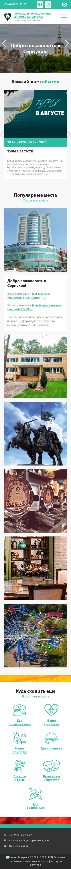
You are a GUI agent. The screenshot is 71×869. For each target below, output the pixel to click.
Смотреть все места (35, 200)
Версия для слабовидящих (64, 4)
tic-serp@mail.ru (19, 846)
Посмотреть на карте (35, 696)
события (50, 82)
